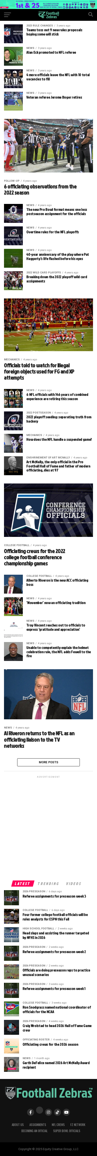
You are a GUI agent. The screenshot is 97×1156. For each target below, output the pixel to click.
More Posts (48, 762)
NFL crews (58, 1124)
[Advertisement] (48, 827)
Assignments (37, 1124)
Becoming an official (34, 1131)
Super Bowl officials (66, 1131)
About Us (18, 1124)
